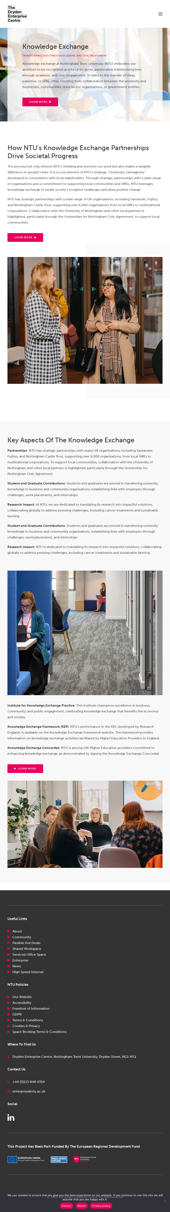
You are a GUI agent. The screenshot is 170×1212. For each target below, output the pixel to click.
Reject (82, 1205)
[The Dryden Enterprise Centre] (21, 14)
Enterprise (20, 960)
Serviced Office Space (29, 954)
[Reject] (165, 1201)
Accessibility (21, 1003)
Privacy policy (101, 1205)
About (17, 931)
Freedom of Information (31, 1008)
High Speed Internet (28, 972)
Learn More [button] (38, 101)
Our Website (22, 997)
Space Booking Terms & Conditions (39, 1032)
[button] (160, 14)
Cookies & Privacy (26, 1026)
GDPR (17, 1014)
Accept (66, 1205)
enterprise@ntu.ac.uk (28, 1091)
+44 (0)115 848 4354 (28, 1082)
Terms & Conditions (27, 1020)
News (16, 966)
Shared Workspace (26, 949)
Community (21, 937)
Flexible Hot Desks (26, 943)
